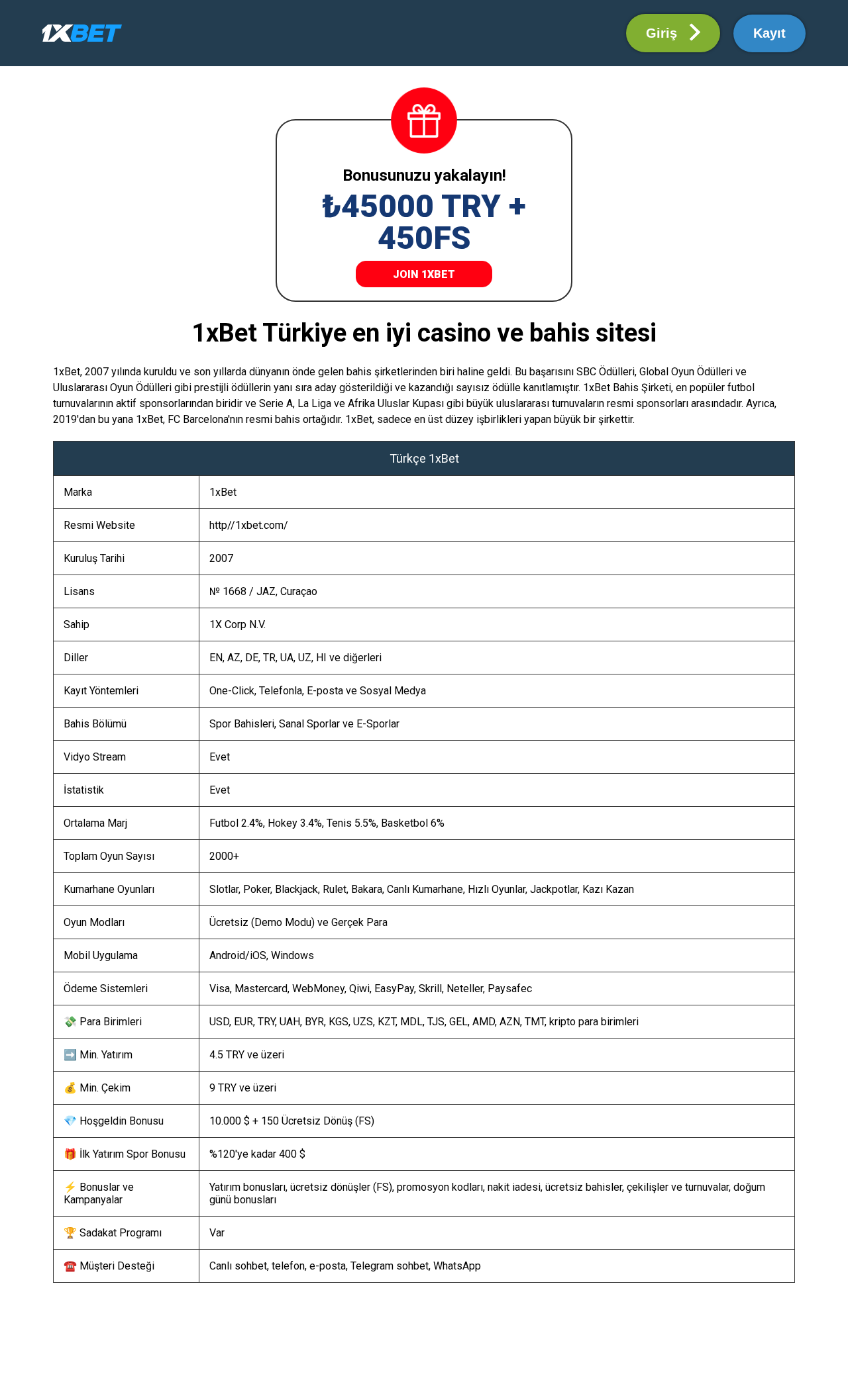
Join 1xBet (424, 274)
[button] (673, 33)
